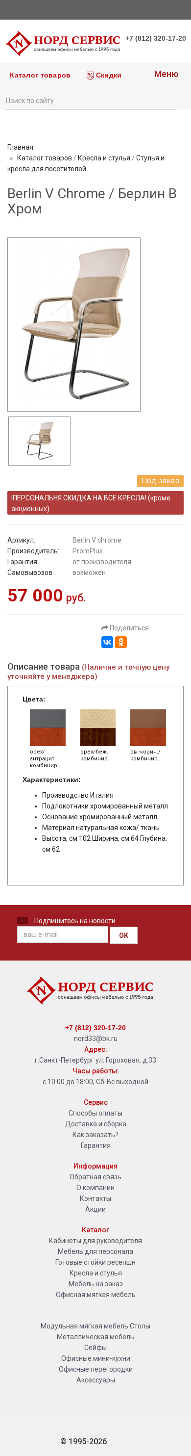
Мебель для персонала (95, 1251)
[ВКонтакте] (107, 642)
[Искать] (168, 99)
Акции (95, 1209)
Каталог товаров (39, 75)
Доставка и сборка (95, 1124)
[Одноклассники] (121, 642)
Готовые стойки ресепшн (95, 1262)
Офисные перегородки (96, 1369)
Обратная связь (95, 1177)
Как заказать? (95, 1135)
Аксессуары (95, 1380)
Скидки (108, 75)
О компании (95, 1188)
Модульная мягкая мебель (84, 1326)
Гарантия (96, 1145)
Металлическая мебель (95, 1337)
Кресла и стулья (104, 158)
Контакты (95, 1198)
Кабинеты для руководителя (95, 1241)
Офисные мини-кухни (95, 1358)
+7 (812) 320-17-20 (155, 38)
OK (123, 935)
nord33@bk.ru (96, 1038)
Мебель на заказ (96, 1284)
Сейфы (95, 1348)
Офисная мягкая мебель (96, 1295)
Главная (20, 147)
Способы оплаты (95, 1113)
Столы (140, 1326)
